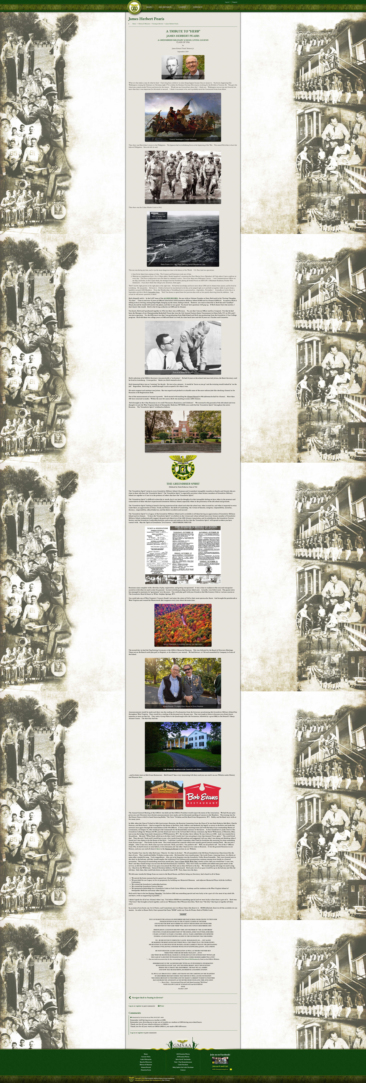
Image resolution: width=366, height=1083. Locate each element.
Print (162, 1006)
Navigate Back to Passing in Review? (147, 997)
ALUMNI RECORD (171, 298)
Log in (131, 1006)
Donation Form (146, 1070)
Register (234, 2)
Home (134, 24)
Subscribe (230, 1069)
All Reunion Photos (183, 1057)
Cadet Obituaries (145, 1059)
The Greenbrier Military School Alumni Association (159, 1078)
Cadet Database (183, 1065)
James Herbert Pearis (171, 24)
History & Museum (144, 24)
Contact (183, 1070)
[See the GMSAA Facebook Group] (220, 1060)
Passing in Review (157, 24)
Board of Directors (146, 1062)
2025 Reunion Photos (183, 1054)
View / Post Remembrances (183, 1062)
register (139, 1006)
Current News (145, 1057)
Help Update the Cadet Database (183, 1067)
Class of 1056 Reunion (191, 959)
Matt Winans (166, 1080)
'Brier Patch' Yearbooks (183, 1059)
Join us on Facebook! (220, 1054)
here (140, 777)
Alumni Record (146, 1067)
